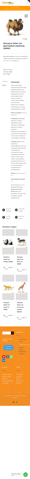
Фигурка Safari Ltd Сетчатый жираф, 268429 (20, 307)
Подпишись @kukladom (8, 347)
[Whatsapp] (11, 356)
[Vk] (7, 356)
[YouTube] (3, 356)
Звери (10, 71)
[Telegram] (3, 360)
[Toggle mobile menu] (27, 3)
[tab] (5, 81)
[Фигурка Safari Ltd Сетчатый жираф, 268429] (22, 287)
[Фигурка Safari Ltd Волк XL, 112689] (22, 241)
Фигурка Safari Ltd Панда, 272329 (8, 259)
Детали (4, 85)
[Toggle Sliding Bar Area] (28, 1)
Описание (5, 81)
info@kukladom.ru (23, 344)
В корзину (6, 268)
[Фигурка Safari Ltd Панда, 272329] (8, 241)
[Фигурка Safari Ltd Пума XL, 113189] (8, 287)
